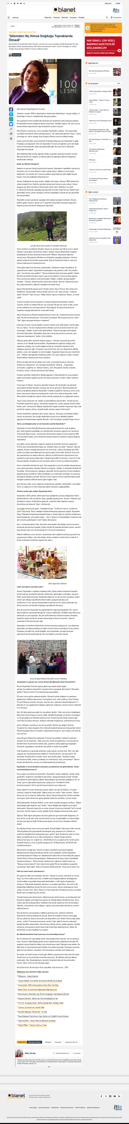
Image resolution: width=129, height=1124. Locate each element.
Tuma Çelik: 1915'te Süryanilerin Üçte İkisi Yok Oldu (38, 985)
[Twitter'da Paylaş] (11, 114)
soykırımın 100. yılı (71, 1042)
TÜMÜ (118, 83)
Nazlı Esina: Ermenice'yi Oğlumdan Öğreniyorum (37, 989)
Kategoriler (117, 17)
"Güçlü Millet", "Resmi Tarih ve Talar (32, 1025)
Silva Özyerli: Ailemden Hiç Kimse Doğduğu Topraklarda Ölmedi (43, 994)
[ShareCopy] (11, 129)
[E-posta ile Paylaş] (11, 134)
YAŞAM (12, 26)
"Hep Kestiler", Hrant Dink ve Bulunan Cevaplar (37, 1020)
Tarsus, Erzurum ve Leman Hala (31, 1007)
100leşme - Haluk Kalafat (28, 976)
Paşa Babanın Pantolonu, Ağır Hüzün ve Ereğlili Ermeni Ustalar (43, 1016)
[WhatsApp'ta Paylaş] (11, 119)
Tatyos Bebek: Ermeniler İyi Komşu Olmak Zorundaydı (40, 980)
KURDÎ (118, 3)
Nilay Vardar (30, 1053)
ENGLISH (108, 3)
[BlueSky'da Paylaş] (11, 124)
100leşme (21, 972)
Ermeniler (21, 508)
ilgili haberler (93, 63)
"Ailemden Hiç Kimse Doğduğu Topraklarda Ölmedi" (41, 38)
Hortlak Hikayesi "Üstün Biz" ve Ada (32, 1012)
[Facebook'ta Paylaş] (11, 110)
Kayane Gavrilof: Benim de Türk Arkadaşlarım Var (38, 998)
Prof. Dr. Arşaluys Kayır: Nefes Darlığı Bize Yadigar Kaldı (40, 1003)
